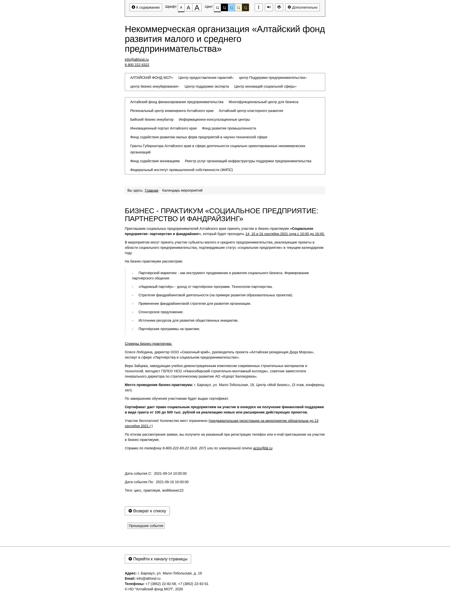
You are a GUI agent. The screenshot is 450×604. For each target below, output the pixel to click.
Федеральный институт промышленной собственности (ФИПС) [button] (181, 170)
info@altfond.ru (137, 59)
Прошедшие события (146, 526)
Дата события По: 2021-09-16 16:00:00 (157, 482)
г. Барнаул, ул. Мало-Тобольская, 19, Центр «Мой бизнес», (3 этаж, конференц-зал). (225, 387)
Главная (151, 190)
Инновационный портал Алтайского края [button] (163, 128)
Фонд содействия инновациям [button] (155, 161)
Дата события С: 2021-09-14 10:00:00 (156, 473)
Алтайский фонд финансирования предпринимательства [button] (176, 102)
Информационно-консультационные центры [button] (214, 119)
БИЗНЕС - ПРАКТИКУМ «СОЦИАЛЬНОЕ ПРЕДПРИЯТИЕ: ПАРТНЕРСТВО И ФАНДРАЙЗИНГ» (221, 215)
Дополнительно (304, 7)
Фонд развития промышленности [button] (229, 128)
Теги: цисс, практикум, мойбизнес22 (154, 490)
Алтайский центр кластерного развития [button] (251, 111)
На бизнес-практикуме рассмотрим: (154, 261)
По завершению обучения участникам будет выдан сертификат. (177, 398)
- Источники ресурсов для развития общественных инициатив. (185, 320)
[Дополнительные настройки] (279, 7)
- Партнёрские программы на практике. (166, 329)
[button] (238, 166)
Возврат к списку (149, 510)
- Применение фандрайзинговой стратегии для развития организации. (191, 303)
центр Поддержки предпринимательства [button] (272, 78)
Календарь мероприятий (182, 190)
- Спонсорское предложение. (158, 312)
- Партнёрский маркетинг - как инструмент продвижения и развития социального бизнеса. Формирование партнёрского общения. (220, 275)
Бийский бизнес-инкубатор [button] (151, 119)
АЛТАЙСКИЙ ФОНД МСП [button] (150, 78)
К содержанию (147, 7)
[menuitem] (152, 77)
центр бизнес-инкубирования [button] (154, 86)
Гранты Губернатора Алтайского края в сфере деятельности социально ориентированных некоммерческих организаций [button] (217, 149)
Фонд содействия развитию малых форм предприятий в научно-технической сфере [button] (198, 137)
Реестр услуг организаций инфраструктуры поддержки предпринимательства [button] (248, 161)
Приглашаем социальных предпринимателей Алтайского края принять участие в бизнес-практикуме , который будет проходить (225, 231)
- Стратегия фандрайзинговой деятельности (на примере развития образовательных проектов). (212, 295)
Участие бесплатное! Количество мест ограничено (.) (221, 423)
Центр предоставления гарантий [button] (205, 78)
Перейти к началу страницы (159, 558)
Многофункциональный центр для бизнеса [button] (263, 102)
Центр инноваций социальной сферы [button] (264, 86)
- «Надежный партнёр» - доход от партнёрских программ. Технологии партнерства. (202, 287)
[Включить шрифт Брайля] (259, 7)
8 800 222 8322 (137, 65)
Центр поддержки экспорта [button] (207, 86)
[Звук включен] (269, 7)
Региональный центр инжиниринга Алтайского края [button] (172, 111)
